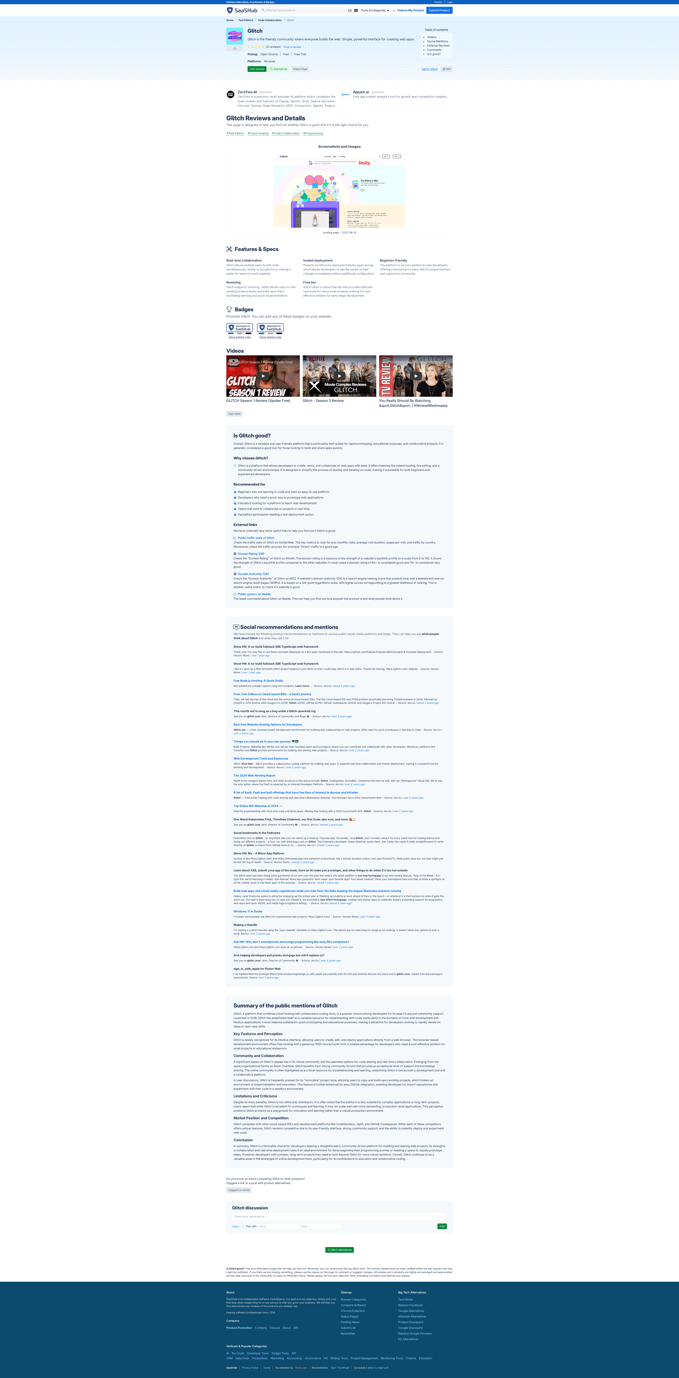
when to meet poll (378, 1367)
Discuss (275, 1328)
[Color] (231, 333)
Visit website (257, 68)
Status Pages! (350, 1316)
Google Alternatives (411, 1311)
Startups (270, 2)
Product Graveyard (410, 1322)
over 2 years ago (342, 716)
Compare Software (353, 1305)
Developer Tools (258, 1353)
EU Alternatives (408, 1339)
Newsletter (348, 1333)
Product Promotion (239, 1328)
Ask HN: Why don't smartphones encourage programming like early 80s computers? (291, 942)
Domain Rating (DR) (251, 553)
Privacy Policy (250, 1367)
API (296, 1328)
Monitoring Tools (392, 1358)
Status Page (300, 68)
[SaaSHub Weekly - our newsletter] (350, 10)
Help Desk (242, 1358)
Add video (234, 413)
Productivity (260, 1358)
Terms (266, 1367)
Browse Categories (353, 1299)
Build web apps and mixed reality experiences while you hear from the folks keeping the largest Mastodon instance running (317, 891)
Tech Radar (405, 1299)
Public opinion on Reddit (254, 594)
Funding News (350, 1322)
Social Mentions (437, 41)
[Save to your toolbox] (234, 48)
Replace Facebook (410, 1305)
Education (425, 1358)
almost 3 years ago (331, 824)
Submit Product (439, 10)
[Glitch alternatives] (234, 36)
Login (450, 2)
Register (438, 2)
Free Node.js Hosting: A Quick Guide (258, 680)
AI (227, 1353)
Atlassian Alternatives (412, 1316)
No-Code (238, 1353)
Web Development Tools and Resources (261, 758)
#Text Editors (235, 133)
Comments (434, 49)
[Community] (356, 10)
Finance (411, 1358)
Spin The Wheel (340, 1367)
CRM (229, 1358)
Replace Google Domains (415, 1333)
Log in (236, 1226)
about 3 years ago (328, 882)
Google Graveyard (410, 1328)
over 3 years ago (370, 916)
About (287, 1328)
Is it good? (434, 54)
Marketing (277, 1358)
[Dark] (248, 333)
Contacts (261, 1328)
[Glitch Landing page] (339, 190)
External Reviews (438, 45)
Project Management (364, 1358)
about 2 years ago (344, 685)
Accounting (294, 1358)
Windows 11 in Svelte (248, 911)
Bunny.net (301, 1367)
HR (326, 1358)
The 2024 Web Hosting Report (254, 775)
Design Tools (280, 1353)
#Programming (313, 133)
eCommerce (313, 1358)
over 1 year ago (261, 655)
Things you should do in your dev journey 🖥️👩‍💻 (266, 741)
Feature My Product (410, 10)
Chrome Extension (353, 1311)
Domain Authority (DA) (253, 574)
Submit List (348, 1328)
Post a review (292, 47)
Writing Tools (339, 1358)
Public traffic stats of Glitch (256, 538)
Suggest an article (238, 1189)
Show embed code (240, 337)
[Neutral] (239, 333)
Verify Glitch (430, 69)
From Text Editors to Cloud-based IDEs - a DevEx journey (273, 694)
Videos (431, 37)
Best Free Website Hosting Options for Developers (268, 724)
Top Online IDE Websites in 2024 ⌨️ (258, 806)
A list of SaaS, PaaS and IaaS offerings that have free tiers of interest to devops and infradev (296, 792)
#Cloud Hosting (258, 133)
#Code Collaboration (286, 133)
